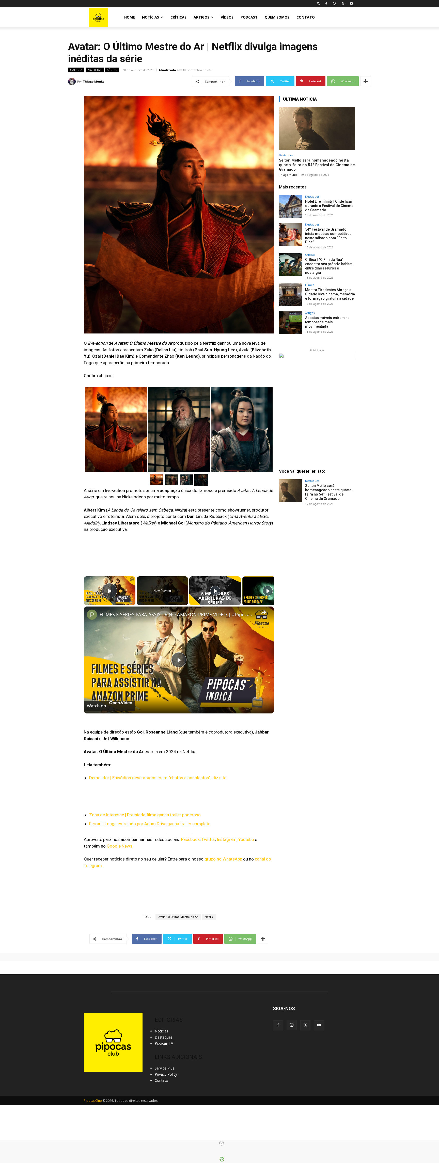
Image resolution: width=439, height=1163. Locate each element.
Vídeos (227, 17)
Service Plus (164, 1068)
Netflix (209, 917)
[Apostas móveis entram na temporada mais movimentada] (290, 322)
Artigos (201, 17)
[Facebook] (326, 3)
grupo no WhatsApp (223, 859)
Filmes (309, 284)
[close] (221, 1143)
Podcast (249, 17)
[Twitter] (343, 3)
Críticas (178, 17)
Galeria (76, 70)
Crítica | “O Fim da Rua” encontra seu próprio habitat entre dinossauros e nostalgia (328, 266)
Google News (119, 846)
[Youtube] (351, 3)
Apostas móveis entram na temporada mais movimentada (327, 322)
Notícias (150, 17)
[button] (318, 3)
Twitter (208, 839)
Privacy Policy (166, 1074)
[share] (263, 612)
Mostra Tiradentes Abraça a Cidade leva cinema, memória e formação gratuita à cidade (330, 294)
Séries (112, 70)
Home (129, 17)
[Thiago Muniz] (72, 81)
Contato (305, 17)
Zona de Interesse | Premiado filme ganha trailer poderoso (145, 814)
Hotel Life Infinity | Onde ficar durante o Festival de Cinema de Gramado (329, 205)
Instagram (227, 839)
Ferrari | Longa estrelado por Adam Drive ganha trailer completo (150, 823)
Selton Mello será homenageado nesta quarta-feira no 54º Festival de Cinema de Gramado (317, 165)
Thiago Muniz (93, 81)
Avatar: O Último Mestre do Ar (178, 917)
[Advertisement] (317, 548)
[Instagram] (334, 3)
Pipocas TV (164, 1043)
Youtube (246, 839)
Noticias (95, 70)
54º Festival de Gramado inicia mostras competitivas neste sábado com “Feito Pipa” (328, 235)
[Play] (215, 591)
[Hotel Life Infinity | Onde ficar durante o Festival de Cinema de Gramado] (290, 206)
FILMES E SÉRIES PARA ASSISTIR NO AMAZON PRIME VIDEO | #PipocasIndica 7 (178, 614)
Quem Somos (277, 17)
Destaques (286, 155)
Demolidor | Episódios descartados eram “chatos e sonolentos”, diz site (157, 777)
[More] (365, 81)
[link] (92, 615)
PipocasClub (93, 1100)
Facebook (190, 839)
